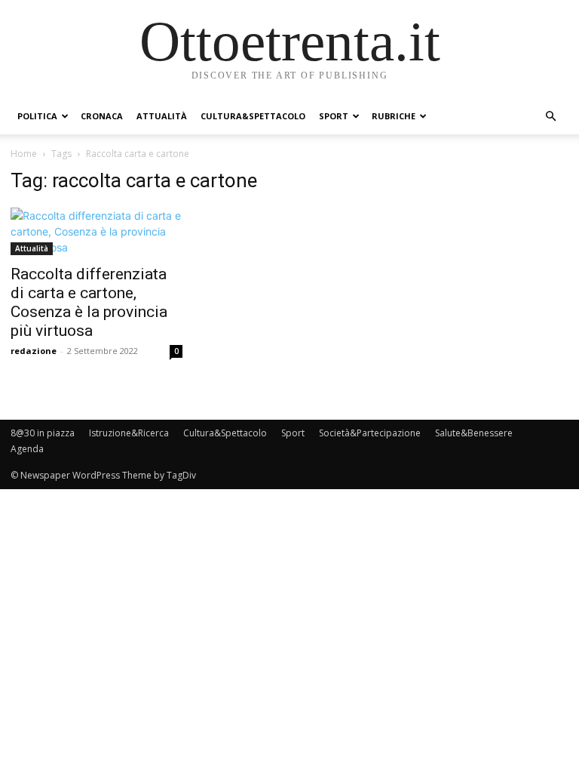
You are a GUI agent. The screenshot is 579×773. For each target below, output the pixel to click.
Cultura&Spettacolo (253, 116)
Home (24, 153)
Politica (37, 116)
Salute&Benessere (474, 433)
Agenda (27, 448)
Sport (333, 116)
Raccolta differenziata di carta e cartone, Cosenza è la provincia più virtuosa (89, 302)
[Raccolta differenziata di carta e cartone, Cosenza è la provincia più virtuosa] (96, 231)
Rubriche (393, 116)
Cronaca (102, 116)
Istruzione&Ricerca (129, 433)
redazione (34, 350)
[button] (550, 116)
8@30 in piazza (43, 433)
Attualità (161, 116)
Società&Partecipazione (370, 433)
